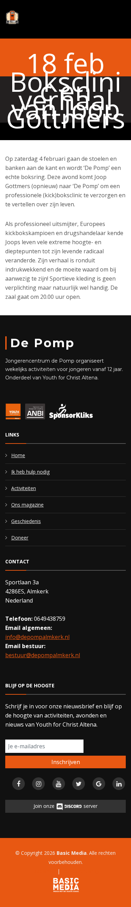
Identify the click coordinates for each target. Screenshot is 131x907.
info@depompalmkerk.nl (37, 637)
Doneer (19, 537)
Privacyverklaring (80, 871)
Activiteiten (23, 488)
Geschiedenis (26, 521)
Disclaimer (44, 871)
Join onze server (65, 806)
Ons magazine (27, 504)
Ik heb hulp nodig (30, 471)
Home (18, 455)
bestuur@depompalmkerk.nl (42, 655)
